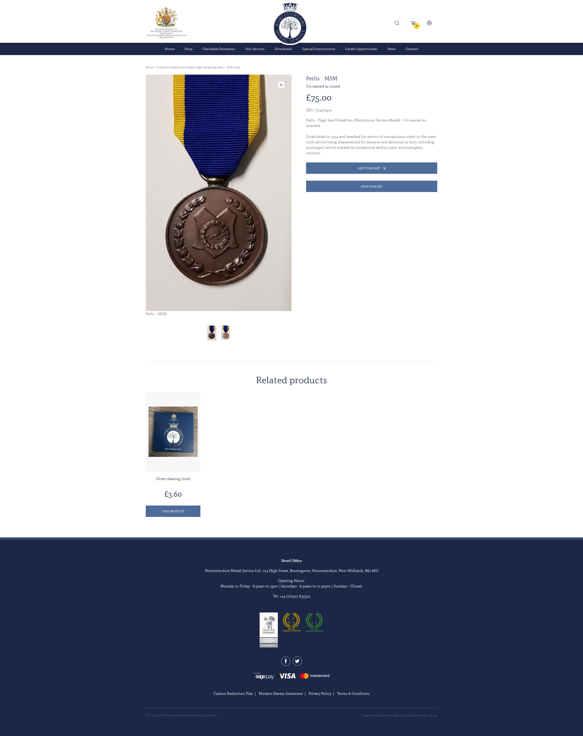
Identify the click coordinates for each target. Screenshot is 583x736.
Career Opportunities (361, 49)
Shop (188, 49)
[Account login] (429, 23)
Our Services (255, 49)
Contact (412, 49)
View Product (173, 511)
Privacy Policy (320, 693)
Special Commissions (318, 49)
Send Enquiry (372, 186)
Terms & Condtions (353, 693)
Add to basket (369, 168)
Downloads (283, 49)
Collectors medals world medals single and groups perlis (190, 67)
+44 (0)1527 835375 (294, 596)
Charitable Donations (218, 49)
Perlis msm (233, 67)
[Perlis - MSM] (211, 333)
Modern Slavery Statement (281, 693)
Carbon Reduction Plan (233, 693)
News (392, 49)
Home (169, 49)
